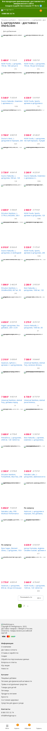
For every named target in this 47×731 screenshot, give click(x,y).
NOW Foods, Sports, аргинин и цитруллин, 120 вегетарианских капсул (34, 215)
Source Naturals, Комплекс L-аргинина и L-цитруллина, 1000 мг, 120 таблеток (34, 179)
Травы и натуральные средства (14, 684)
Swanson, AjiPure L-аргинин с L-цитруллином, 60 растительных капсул (11, 365)
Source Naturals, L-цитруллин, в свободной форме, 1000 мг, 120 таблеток (11, 254)
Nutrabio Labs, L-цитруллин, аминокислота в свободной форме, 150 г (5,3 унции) (35, 477)
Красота (4, 697)
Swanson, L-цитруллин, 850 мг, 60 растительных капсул (11, 587)
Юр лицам (5, 665)
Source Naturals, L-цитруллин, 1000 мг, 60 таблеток (33, 327)
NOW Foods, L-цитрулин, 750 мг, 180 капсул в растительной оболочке (11, 66)
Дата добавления (10, 31)
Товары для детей (8, 687)
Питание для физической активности (16, 681)
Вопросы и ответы (9, 662)
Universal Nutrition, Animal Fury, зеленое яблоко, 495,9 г (34, 365)
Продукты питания (9, 693)
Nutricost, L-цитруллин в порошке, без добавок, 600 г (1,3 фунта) (34, 513)
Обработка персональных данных (15, 659)
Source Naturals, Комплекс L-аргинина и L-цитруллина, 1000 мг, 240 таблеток (12, 104)
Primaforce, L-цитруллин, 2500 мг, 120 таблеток (11, 438)
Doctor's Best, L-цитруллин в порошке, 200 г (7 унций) (12, 140)
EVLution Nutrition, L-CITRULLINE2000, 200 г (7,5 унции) (10, 215)
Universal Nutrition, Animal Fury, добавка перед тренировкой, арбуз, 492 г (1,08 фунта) (12, 403)
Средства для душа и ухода (12, 703)
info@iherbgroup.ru (8, 715)
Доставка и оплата (9, 650)
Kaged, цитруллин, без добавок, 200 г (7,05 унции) (10, 327)
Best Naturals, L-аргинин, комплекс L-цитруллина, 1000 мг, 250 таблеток (34, 439)
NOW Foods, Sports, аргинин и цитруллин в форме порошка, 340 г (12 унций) (34, 104)
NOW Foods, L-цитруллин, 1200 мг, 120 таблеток (34, 586)
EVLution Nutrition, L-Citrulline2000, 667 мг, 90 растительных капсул (11, 290)
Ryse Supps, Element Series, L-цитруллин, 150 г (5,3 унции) (11, 550)
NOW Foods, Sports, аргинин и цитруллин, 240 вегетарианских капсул (34, 253)
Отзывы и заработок (9, 653)
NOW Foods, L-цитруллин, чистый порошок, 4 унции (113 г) (34, 140)
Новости (4, 668)
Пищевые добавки (8, 678)
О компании (6, 647)
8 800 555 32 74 (7, 712)
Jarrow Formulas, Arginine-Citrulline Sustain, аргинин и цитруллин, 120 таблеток (35, 550)
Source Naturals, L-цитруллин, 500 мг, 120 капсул (10, 178)
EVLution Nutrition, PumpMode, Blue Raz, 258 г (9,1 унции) (11, 476)
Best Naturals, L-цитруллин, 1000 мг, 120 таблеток (34, 290)
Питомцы (5, 690)
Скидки (4, 656)
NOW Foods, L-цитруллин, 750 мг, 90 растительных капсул (34, 66)
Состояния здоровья (9, 700)
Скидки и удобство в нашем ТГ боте (22, 6)
